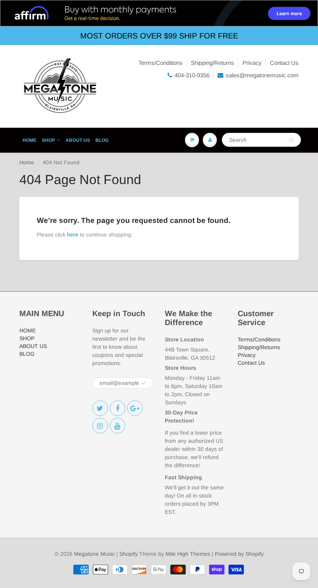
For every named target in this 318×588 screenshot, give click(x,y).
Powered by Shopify (239, 554)
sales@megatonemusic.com (262, 75)
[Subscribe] (143, 383)
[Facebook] (117, 408)
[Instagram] (100, 425)
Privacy (252, 62)
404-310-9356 (192, 75)
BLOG (102, 140)
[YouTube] (117, 425)
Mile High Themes (188, 554)
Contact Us (284, 62)
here (72, 234)
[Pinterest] (135, 408)
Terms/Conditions (160, 62)
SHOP (48, 140)
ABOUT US (78, 140)
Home (26, 162)
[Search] (291, 140)
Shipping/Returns (212, 62)
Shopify (128, 554)
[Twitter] (100, 408)
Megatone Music (94, 554)
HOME (29, 140)
